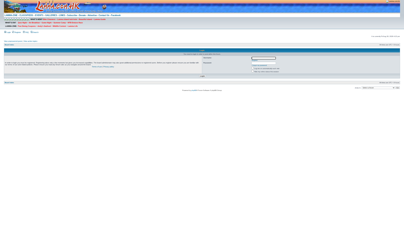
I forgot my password (259, 65)
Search (36, 32)
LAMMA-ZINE (11, 15)
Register (17, 32)
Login (8, 32)
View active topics (30, 41)
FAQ (27, 32)
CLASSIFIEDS (26, 15)
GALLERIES (51, 15)
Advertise (92, 15)
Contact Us (104, 15)
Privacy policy (108, 67)
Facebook (116, 15)
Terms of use (97, 67)
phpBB (193, 90)
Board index (9, 45)
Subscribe (72, 15)
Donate (82, 15)
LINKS (62, 15)
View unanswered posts (13, 41)
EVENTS (39, 15)
